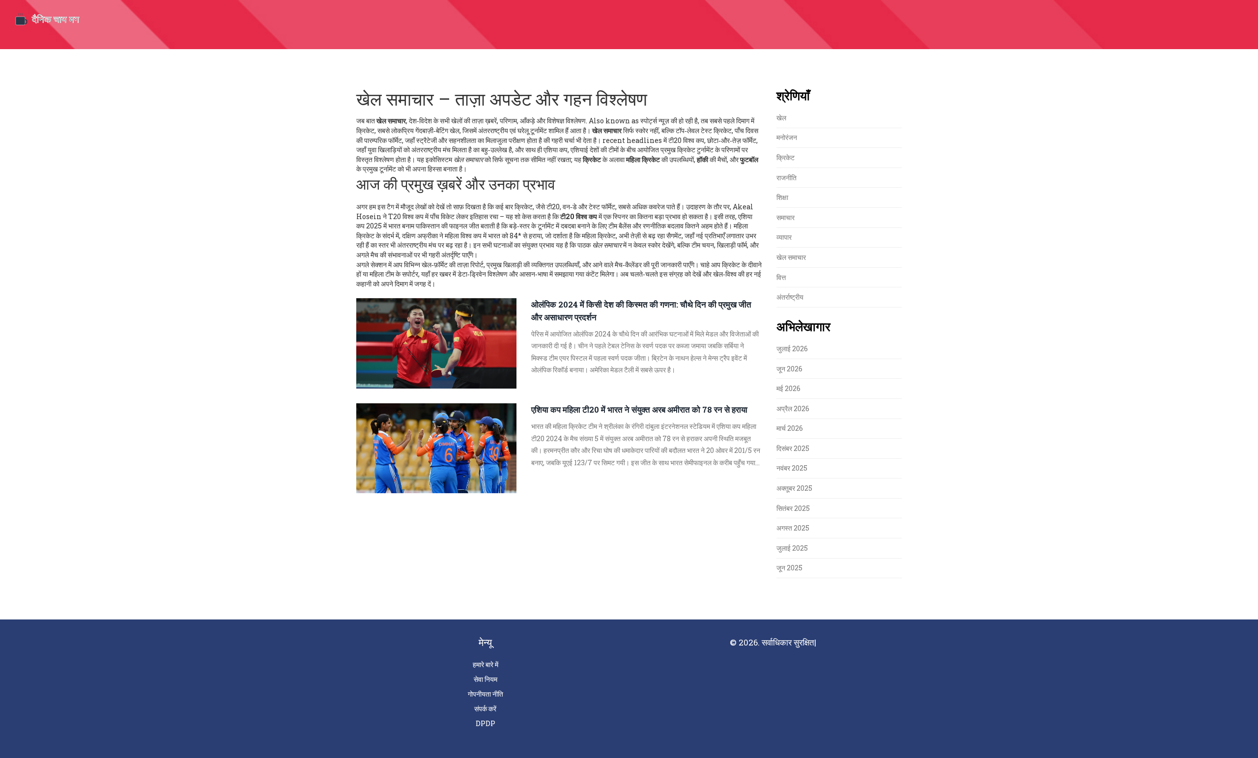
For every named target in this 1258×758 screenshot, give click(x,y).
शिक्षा (782, 197)
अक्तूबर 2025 (794, 488)
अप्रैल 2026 (792, 408)
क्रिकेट (785, 157)
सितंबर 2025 (793, 508)
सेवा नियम (485, 679)
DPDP (485, 723)
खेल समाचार (791, 257)
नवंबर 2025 (791, 468)
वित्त (781, 277)
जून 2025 (789, 567)
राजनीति (786, 177)
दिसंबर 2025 (792, 448)
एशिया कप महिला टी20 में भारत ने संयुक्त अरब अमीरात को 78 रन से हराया (639, 409)
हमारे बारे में (485, 664)
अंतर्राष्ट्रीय (789, 297)
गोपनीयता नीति (485, 694)
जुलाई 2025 (792, 548)
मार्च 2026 (789, 428)
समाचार (785, 217)
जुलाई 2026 (792, 348)
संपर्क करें (485, 708)
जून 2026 (789, 368)
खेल (781, 117)
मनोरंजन (786, 137)
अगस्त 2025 (792, 528)
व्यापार (784, 237)
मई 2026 (788, 388)
